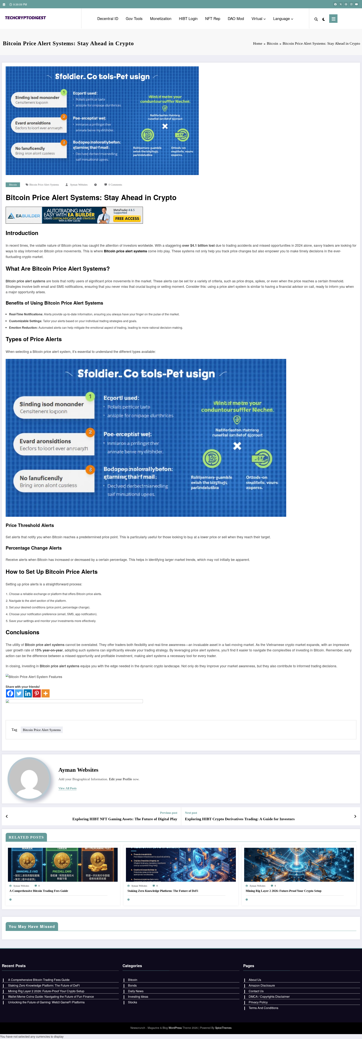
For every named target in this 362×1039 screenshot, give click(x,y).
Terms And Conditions (263, 1008)
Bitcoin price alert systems (44, 184)
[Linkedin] (28, 693)
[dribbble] (346, 4)
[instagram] (351, 4)
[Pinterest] (37, 693)
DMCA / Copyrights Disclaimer (269, 996)
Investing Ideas (138, 996)
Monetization (160, 18)
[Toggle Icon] (333, 18)
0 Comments (115, 184)
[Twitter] (19, 693)
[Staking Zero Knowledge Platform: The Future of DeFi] (181, 864)
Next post (191, 812)
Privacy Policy (258, 1002)
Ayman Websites (78, 184)
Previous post (168, 812)
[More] (45, 693)
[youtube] (356, 4)
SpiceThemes (223, 1028)
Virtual (257, 18)
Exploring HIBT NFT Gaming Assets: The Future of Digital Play (124, 819)
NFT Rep (212, 18)
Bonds (132, 985)
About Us (255, 980)
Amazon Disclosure (262, 985)
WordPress (175, 1028)
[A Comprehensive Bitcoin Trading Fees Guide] (63, 864)
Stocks (132, 1002)
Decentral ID (107, 18)
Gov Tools (134, 18)
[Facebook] (10, 693)
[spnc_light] (323, 18)
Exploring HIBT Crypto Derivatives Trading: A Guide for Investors (240, 819)
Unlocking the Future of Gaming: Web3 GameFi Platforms (46, 1002)
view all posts (67, 788)
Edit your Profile (120, 779)
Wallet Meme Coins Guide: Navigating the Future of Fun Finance (51, 996)
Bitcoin (13, 184)
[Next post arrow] (355, 816)
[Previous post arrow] (7, 816)
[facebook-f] (335, 4)
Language (281, 18)
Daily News (135, 991)
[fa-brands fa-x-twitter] (340, 4)
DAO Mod (236, 18)
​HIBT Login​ (188, 18)
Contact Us (256, 991)
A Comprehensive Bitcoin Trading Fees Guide (38, 890)
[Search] (316, 18)
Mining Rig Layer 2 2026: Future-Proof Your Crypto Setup (283, 890)
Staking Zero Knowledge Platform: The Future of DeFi (162, 890)
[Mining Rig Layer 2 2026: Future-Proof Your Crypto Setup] (299, 864)
